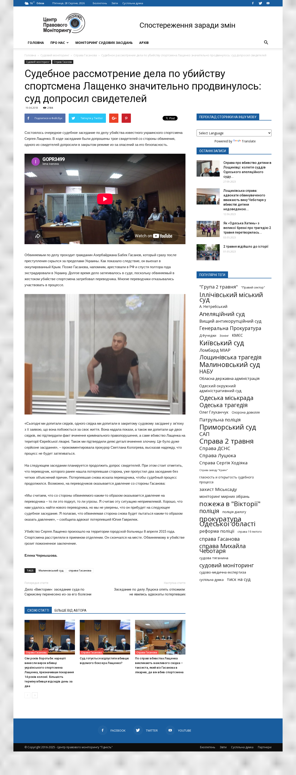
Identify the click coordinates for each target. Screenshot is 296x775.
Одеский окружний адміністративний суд (220, 388)
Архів (144, 42)
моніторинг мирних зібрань (224, 496)
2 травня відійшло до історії (245, 246)
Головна (36, 42)
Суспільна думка (132, 3)
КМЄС (237, 335)
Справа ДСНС (214, 448)
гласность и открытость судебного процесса (226, 479)
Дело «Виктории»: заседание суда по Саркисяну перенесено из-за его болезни (58, 591)
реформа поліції (216, 531)
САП (204, 434)
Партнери (264, 747)
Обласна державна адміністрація (229, 378)
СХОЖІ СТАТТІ (38, 610)
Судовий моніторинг (54, 55)
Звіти (114, 3)
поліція (209, 510)
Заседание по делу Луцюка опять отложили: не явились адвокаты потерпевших (149, 591)
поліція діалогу (234, 512)
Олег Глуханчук (213, 412)
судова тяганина (213, 558)
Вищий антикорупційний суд (230, 320)
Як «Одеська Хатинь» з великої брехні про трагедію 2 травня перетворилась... (247, 227)
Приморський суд (227, 426)
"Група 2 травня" (218, 286)
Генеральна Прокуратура (230, 328)
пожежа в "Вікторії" (229, 503)
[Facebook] (252, 3)
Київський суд (221, 342)
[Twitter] (260, 3)
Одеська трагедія (223, 405)
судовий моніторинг (226, 565)
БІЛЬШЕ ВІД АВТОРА (70, 610)
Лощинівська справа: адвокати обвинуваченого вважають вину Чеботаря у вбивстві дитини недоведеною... (244, 200)
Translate (249, 141)
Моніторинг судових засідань (104, 42)
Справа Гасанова (85, 55)
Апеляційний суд (222, 313)
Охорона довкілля (246, 412)
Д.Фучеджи (207, 335)
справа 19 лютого (249, 531)
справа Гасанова (80, 570)
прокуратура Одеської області (227, 521)
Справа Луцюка (217, 455)
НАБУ (206, 371)
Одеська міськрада (226, 397)
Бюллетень (100, 3)
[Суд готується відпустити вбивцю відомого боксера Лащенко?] (105, 637)
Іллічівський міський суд (231, 297)
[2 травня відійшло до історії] (208, 252)
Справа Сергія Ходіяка (223, 462)
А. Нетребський (213, 306)
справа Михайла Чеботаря (222, 548)
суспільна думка (211, 580)
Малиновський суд (51, 570)
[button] (265, 42)
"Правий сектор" (253, 287)
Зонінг (224, 335)
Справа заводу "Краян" (213, 470)
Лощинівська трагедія (230, 357)
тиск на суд (238, 579)
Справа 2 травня (226, 441)
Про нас (57, 42)
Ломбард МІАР (215, 350)
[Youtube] (268, 3)
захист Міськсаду (218, 489)
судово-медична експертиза (222, 572)
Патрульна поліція (220, 419)
